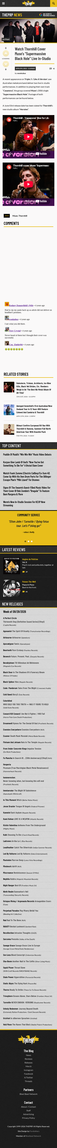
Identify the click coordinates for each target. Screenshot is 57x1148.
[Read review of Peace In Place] (11, 588)
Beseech (6, 656)
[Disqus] (28, 266)
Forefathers (34, 1131)
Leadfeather (8, 847)
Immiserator (8, 790)
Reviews (28, 1059)
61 (27, 592)
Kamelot (6, 812)
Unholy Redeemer (10, 1008)
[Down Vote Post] (6, 64)
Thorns (6, 989)
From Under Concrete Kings (15, 748)
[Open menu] (3, 3)
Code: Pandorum (10, 688)
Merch (29, 1066)
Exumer (6, 735)
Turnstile (7, 1002)
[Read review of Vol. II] (11, 565)
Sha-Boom (7, 961)
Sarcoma (7, 939)
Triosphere (8, 995)
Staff (28, 1110)
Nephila (6, 878)
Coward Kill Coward (11, 713)
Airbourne (7, 637)
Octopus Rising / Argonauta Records (18, 901)
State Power (8, 977)
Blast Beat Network (28, 1094)
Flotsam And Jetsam (12, 742)
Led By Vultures (9, 853)
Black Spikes (8, 681)
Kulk (5, 834)
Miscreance (8, 872)
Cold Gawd (7, 694)
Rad (4, 920)
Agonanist (7, 631)
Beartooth (7, 650)
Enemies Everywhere (12, 729)
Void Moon (7, 1024)
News (28, 1055)
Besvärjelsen (8, 662)
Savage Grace (9, 945)
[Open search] (53, 3)
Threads (28, 1081)
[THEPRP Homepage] (28, 3)
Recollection (8, 932)
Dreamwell (7, 723)
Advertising (28, 1114)
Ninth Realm (8, 891)
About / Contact (28, 1106)
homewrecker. (9, 777)
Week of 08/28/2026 (14, 612)
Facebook (28, 1073)
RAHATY (6, 926)
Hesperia (7, 764)
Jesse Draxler (9, 806)
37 (27, 572)
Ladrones (7, 841)
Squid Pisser (8, 967)
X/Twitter (28, 1077)
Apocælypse (8, 643)
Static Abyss (8, 983)
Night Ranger (8, 885)
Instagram (28, 1070)
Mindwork (7, 866)
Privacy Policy (28, 1118)
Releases (28, 1062)
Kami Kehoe (8, 818)
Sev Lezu (7, 954)
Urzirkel (6, 1018)
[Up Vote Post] (6, 53)
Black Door (8, 672)
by (20, 73)
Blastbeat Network (33, 1136)
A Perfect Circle (10, 618)
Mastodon (7, 860)
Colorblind (7, 700)
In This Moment (9, 799)
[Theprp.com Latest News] (28, 1039)
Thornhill (23, 215)
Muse (15, 215)
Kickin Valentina (10, 825)
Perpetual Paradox (11, 910)
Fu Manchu (7, 758)
